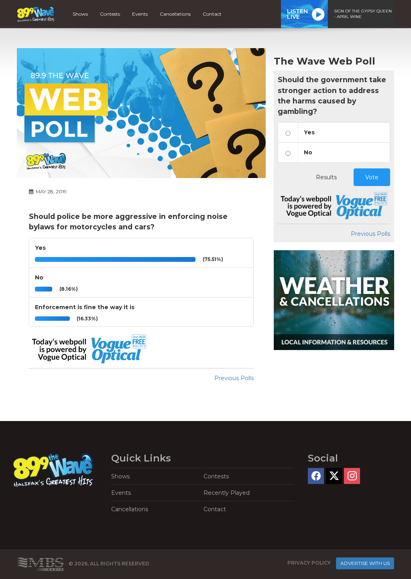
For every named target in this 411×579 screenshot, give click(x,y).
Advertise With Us (365, 563)
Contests (110, 14)
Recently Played (226, 492)
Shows (80, 14)
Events (140, 14)
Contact (212, 14)
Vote (371, 177)
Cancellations (175, 14)
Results (326, 177)
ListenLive (297, 14)
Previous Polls (234, 378)
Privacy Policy (309, 563)
